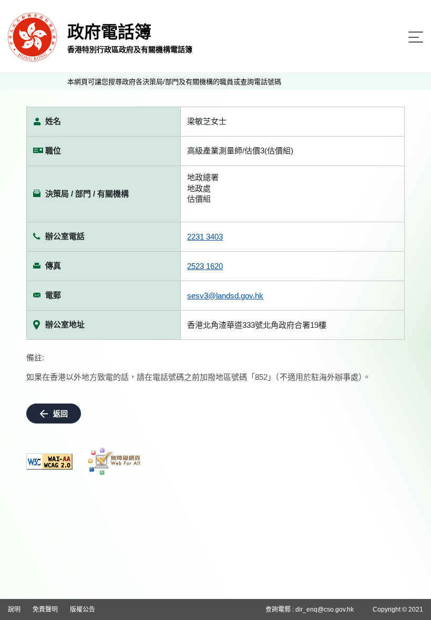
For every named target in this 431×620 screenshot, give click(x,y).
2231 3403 (205, 236)
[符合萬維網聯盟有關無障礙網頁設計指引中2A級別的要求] (49, 461)
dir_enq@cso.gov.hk (324, 609)
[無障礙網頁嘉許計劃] (114, 461)
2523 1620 (205, 266)
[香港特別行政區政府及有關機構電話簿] (32, 36)
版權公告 (82, 609)
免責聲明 (45, 609)
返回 (60, 413)
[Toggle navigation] (415, 37)
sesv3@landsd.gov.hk (225, 295)
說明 (14, 609)
